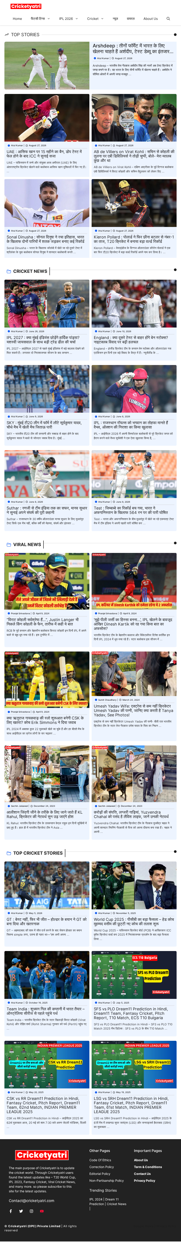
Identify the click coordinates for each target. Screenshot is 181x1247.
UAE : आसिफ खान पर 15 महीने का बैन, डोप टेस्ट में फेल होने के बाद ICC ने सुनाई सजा (44, 153)
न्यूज (115, 19)
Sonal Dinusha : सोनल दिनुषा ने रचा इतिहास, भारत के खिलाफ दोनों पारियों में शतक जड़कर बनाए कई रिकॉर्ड (45, 239)
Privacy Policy (166, 1226)
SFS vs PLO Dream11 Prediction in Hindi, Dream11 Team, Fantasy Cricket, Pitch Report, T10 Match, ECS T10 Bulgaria (131, 1013)
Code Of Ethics (100, 1160)
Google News (143, 1226)
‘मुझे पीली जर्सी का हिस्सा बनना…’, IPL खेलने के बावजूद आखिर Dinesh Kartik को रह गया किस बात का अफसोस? (133, 624)
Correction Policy (101, 1167)
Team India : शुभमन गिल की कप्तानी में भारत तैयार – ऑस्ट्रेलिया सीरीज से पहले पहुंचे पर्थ (46, 1011)
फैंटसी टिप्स (38, 19)
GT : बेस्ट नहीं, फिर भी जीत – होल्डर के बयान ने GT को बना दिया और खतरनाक (47, 921)
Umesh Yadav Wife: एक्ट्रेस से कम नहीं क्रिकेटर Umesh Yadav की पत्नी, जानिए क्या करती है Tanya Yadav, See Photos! (133, 710)
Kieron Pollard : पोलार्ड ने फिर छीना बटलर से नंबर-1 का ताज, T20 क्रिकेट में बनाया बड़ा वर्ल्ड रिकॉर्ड (134, 239)
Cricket (92, 19)
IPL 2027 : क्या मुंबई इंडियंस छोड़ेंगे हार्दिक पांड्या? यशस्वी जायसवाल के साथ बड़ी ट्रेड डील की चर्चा (43, 339)
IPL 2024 (95, 1199)
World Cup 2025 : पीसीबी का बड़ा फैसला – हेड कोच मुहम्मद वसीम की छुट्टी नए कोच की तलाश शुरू (134, 921)
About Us (150, 19)
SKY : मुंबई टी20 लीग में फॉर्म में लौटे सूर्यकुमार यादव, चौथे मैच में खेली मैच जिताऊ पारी (44, 424)
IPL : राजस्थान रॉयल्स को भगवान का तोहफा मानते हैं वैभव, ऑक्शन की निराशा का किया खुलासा (131, 424)
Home (17, 19)
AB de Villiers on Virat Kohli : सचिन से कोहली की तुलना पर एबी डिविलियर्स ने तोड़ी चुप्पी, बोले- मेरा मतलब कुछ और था (134, 156)
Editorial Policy (99, 1174)
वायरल (131, 19)
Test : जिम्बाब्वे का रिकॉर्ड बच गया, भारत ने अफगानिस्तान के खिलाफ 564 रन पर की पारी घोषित (131, 510)
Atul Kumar (103, 58)
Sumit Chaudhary (107, 699)
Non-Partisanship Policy (106, 1180)
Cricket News (116, 1204)
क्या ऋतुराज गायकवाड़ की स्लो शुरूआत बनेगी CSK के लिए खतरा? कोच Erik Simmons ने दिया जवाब (45, 720)
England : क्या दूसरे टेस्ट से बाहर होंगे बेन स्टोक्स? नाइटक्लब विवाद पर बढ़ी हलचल (131, 339)
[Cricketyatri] (26, 6)
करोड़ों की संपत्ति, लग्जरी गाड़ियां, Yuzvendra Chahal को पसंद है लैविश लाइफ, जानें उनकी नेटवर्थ (131, 814)
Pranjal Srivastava (20, 613)
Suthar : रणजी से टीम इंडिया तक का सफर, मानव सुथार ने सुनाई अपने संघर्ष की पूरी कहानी (47, 510)
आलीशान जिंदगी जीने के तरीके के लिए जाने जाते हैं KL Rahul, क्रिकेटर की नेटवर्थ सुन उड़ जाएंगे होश (45, 814)
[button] (168, 19)
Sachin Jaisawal (19, 806)
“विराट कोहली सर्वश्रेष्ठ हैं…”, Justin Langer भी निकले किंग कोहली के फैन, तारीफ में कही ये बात (43, 621)
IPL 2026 (66, 19)
